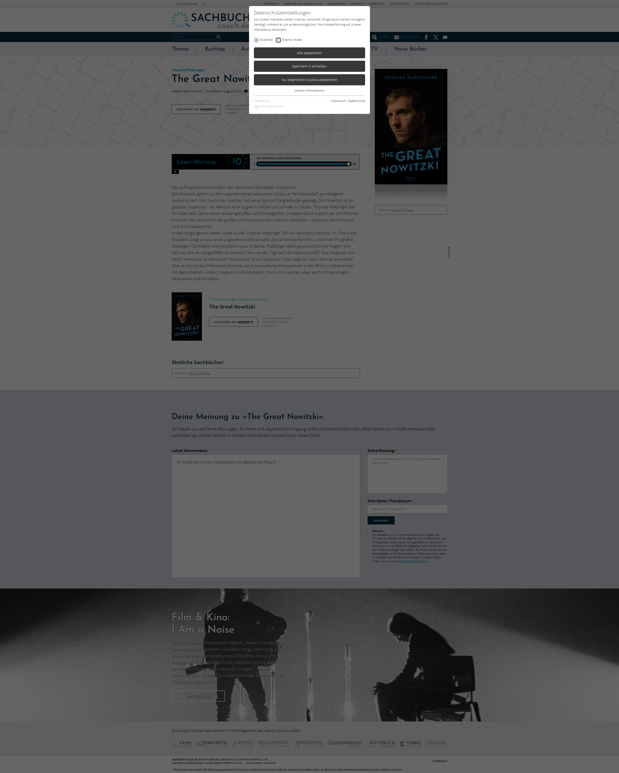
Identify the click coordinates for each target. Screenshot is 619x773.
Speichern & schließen (309, 66)
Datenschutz (356, 101)
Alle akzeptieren (309, 52)
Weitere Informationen (309, 90)
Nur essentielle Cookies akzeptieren (310, 79)
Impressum (338, 101)
